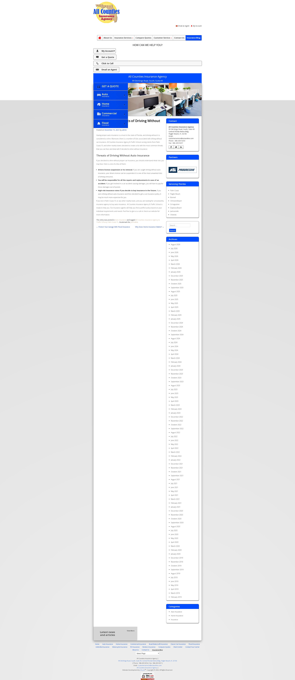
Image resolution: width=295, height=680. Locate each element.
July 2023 (174, 389)
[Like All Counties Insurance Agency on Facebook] (171, 147)
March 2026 (175, 264)
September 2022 (177, 428)
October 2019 (176, 566)
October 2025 (176, 284)
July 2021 (174, 483)
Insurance (174, 619)
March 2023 (175, 405)
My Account (197, 26)
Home (97, 644)
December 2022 (177, 417)
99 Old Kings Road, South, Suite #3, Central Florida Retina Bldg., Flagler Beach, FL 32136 (147, 661)
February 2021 (176, 503)
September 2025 (177, 287)
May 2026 (174, 256)
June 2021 (174, 487)
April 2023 (174, 401)
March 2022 (175, 452)
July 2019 (174, 577)
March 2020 (175, 546)
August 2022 (175, 432)
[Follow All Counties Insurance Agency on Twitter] (176, 147)
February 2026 (176, 268)
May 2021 (174, 491)
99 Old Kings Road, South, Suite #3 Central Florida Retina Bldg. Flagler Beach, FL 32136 (182, 131)
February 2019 (176, 597)
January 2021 (175, 507)
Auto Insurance (120, 220)
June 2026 (174, 252)
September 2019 (177, 569)
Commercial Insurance (138, 644)
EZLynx (142, 670)
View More (130, 631)
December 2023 (177, 370)
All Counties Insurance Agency (147, 668)
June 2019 (174, 581)
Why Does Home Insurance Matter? (149, 227)
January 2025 (175, 319)
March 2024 (175, 358)
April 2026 (174, 260)
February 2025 (176, 315)
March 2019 (175, 593)
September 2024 (177, 334)
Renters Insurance (149, 647)
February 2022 (176, 456)
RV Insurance (135, 647)
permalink (134, 222)
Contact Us (179, 38)
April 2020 (174, 542)
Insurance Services (123, 38)
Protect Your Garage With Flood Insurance (113, 227)
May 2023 (174, 397)
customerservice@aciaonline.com (181, 138)
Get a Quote (108, 57)
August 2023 (175, 385)
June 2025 (174, 299)
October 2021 (176, 472)
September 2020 (177, 522)
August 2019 (175, 573)
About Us (108, 38)
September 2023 (177, 381)
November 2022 (177, 421)
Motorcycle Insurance (119, 647)
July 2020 (174, 530)
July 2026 (174, 248)
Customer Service (162, 38)
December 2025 (177, 276)
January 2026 (175, 272)
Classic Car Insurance (178, 644)
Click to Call (107, 63)
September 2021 (177, 475)
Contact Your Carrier (192, 647)
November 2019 (177, 562)
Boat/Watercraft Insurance (158, 644)
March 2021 (175, 499)
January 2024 (175, 366)
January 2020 (175, 554)
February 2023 (176, 409)
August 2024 (175, 338)
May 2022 (174, 444)
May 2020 (174, 538)
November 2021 (177, 468)
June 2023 (174, 393)
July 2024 (174, 342)
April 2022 (174, 448)
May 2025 (174, 303)
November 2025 (177, 280)
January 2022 (175, 460)
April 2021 (174, 495)
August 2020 (175, 526)
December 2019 (177, 558)
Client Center (177, 647)
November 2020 (177, 515)
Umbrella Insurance (102, 647)
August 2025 (175, 291)
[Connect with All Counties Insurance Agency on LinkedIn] (181, 147)
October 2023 (176, 378)
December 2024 (177, 323)
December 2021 (177, 464)
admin (124, 130)
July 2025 (174, 295)
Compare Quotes (143, 38)
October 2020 (176, 519)
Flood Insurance (194, 644)
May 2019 (174, 585)
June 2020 (174, 534)
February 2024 (176, 362)
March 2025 (175, 311)
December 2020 (177, 511)
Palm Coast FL (113, 222)
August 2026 (175, 244)
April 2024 (174, 354)
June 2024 (174, 346)
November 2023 (177, 374)
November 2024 (177, 327)
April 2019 (174, 589)
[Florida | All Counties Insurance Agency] (106, 11)
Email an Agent (183, 26)
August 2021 (175, 479)
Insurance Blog (193, 38)
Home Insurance (177, 616)
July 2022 (174, 436)
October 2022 (176, 425)
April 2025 (174, 307)
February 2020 (176, 550)
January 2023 (175, 413)
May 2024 (174, 350)
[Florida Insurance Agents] (99, 37)
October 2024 (176, 331)
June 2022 (174, 440)
